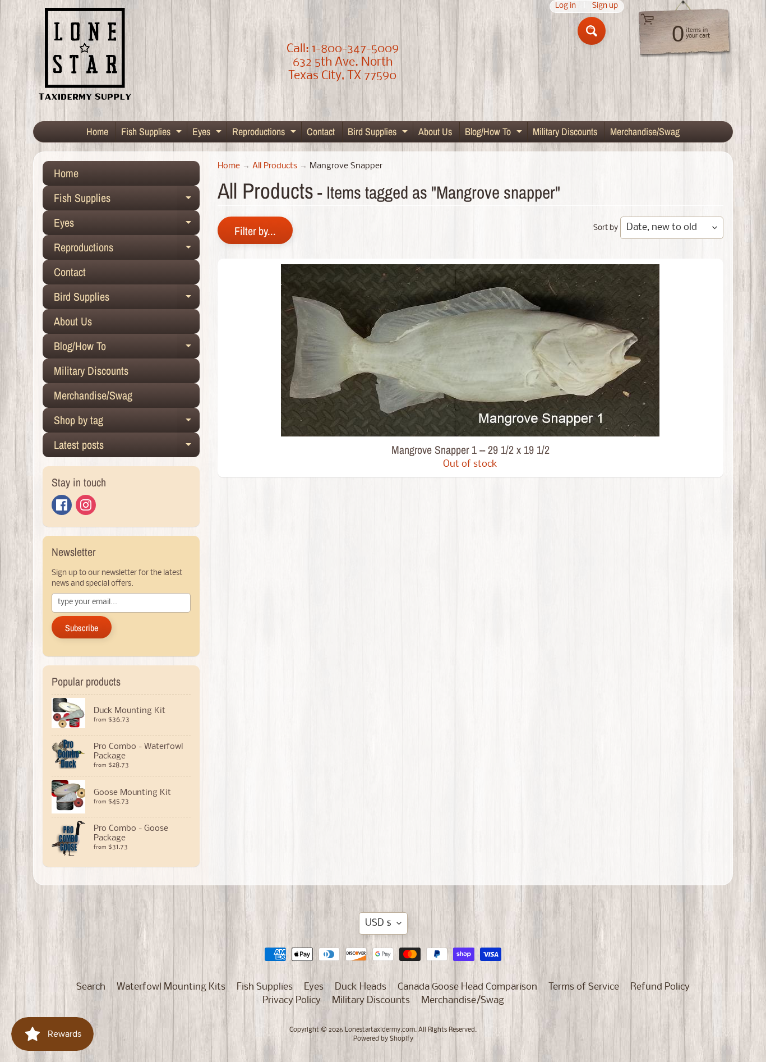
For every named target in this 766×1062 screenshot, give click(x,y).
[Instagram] (86, 505)
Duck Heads (360, 987)
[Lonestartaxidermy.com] (85, 56)
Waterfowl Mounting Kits (171, 987)
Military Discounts (565, 132)
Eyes (208, 133)
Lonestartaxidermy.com (380, 1030)
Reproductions (265, 133)
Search (90, 987)
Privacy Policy (291, 1000)
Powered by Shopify (383, 1039)
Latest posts (127, 447)
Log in (565, 6)
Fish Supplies (152, 133)
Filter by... (255, 230)
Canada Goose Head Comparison (467, 987)
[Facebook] (62, 505)
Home (97, 132)
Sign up (605, 6)
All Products (274, 166)
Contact (321, 132)
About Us (435, 132)
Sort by (605, 228)
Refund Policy (660, 987)
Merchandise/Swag (645, 132)
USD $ (378, 923)
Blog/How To (495, 133)
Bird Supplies (379, 133)
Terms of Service (583, 987)
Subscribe (81, 628)
